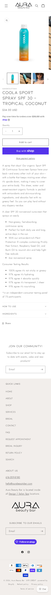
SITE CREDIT (31, 580)
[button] (6, 5)
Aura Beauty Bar (18, 580)
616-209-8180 (13, 477)
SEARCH (10, 459)
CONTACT (11, 425)
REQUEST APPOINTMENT (18, 439)
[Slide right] (48, 79)
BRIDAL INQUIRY (14, 446)
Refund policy (22, 584)
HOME (9, 391)
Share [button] (8, 323)
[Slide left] (3, 79)
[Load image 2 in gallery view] (25, 78)
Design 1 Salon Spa (19, 493)
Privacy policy (37, 584)
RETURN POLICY (14, 452)
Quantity (6, 125)
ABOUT (9, 398)
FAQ (8, 432)
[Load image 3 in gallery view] (38, 78)
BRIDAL (9, 418)
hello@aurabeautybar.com (19, 483)
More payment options (25, 158)
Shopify (11, 584)
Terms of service (27, 589)
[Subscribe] (41, 369)
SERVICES (10, 412)
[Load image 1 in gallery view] (12, 78)
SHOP (9, 405)
